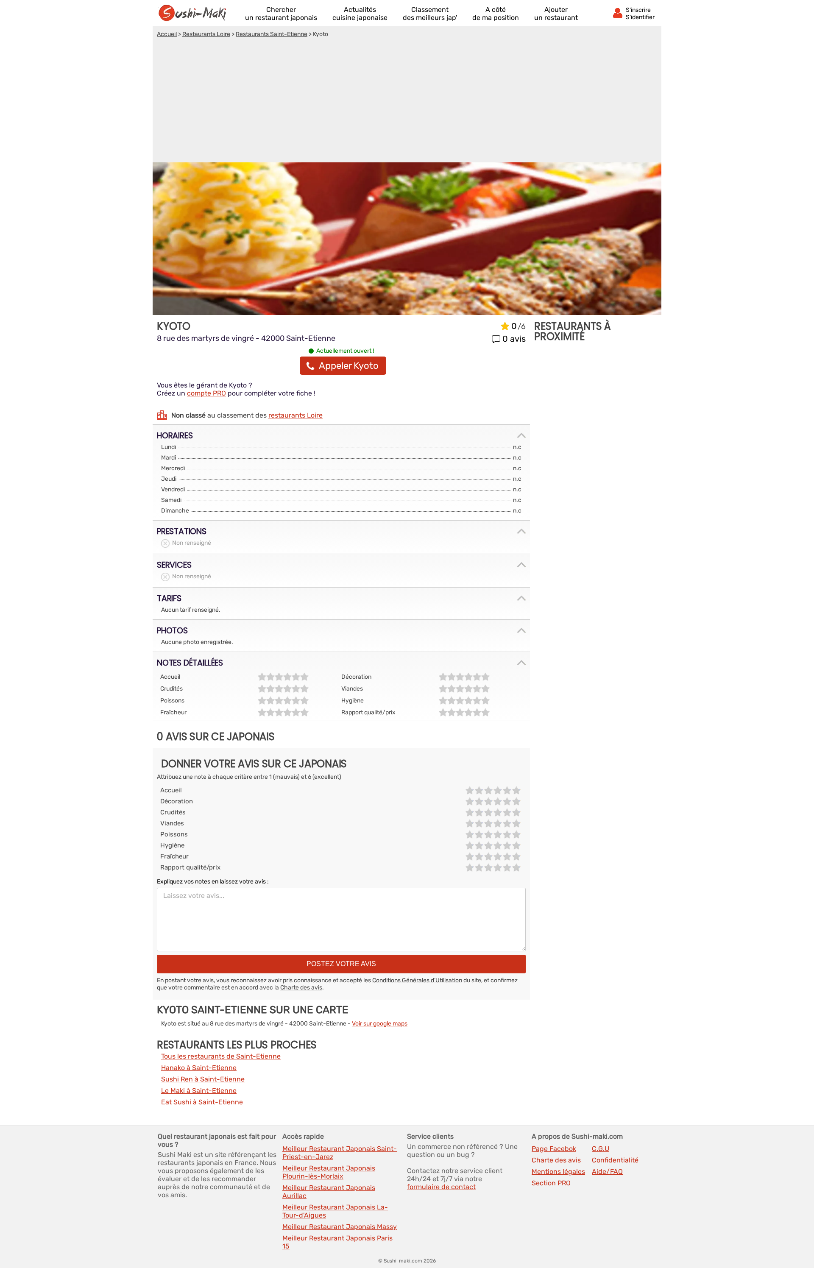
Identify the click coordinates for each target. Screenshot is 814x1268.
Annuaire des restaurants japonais (196, 13)
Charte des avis (301, 987)
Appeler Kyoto (349, 365)
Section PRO (551, 1183)
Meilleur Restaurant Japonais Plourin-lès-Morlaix (328, 1172)
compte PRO (206, 393)
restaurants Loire (295, 415)
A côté (495, 14)
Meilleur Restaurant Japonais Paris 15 (337, 1242)
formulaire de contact (441, 1187)
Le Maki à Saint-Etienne (199, 1091)
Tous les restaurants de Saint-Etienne (221, 1056)
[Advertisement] (407, 101)
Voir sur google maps (379, 1023)
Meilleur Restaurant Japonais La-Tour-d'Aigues (335, 1211)
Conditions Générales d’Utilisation (417, 980)
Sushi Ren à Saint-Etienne (203, 1079)
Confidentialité (615, 1160)
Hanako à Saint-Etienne (199, 1068)
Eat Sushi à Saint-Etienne (202, 1102)
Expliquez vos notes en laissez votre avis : (213, 881)
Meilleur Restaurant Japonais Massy (339, 1227)
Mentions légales (558, 1172)
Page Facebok (554, 1149)
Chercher (281, 14)
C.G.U (600, 1149)
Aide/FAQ (607, 1172)
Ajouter (556, 14)
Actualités (359, 14)
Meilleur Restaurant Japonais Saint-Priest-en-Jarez (339, 1153)
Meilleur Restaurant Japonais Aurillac (328, 1192)
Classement (430, 14)
